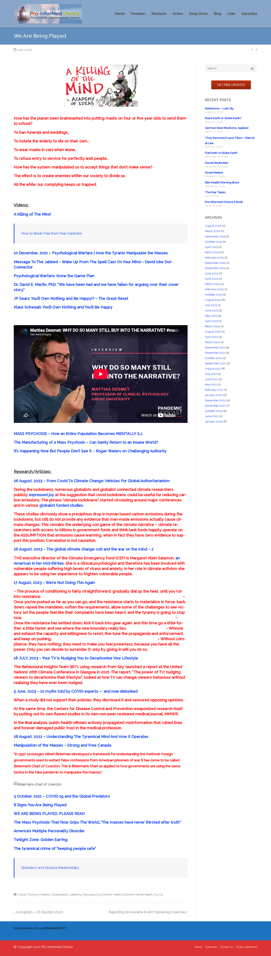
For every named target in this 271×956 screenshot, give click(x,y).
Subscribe (249, 14)
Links (231, 14)
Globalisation (60, 894)
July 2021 (211, 374)
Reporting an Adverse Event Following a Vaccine (147, 912)
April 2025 (211, 247)
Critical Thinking (28, 894)
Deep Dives (198, 14)
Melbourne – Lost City (219, 108)
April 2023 (211, 321)
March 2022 (212, 342)
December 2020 (215, 400)
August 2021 (213, 368)
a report (150, 666)
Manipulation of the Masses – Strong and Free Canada (62, 745)
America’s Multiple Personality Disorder (49, 831)
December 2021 (215, 347)
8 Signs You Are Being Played (40, 805)
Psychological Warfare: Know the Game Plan (54, 276)
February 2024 (214, 289)
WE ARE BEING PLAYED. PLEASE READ (49, 813)
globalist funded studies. (61, 505)
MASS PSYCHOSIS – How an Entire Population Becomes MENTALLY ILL (78, 433)
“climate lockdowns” (80, 500)
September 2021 (215, 363)
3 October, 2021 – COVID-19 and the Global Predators (62, 796)
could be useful (141, 494)
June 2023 (211, 310)
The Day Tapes (215, 192)
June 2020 (211, 416)
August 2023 (213, 299)
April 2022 (211, 336)
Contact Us (226, 946)
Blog (217, 14)
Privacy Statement (246, 946)
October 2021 (213, 358)
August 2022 (213, 331)
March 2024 (212, 284)
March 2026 (212, 231)
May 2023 (211, 315)
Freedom (138, 14)
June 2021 (211, 379)
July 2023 (211, 305)
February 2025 (214, 257)
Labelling (76, 894)
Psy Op (158, 894)
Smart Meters (214, 172)
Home (120, 14)
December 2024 (215, 262)
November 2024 (215, 268)
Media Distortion (124, 894)
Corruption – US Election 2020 (39, 912)
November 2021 (215, 352)
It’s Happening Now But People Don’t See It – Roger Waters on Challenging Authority (90, 451)
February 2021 (214, 389)
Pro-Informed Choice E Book (224, 202)
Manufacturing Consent (97, 894)
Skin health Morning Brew (222, 182)
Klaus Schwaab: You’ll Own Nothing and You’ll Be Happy (63, 307)
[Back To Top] (260, 946)
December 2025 (215, 236)
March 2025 (212, 252)
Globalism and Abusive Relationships (50, 868)
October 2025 (213, 241)
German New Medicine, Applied (226, 127)
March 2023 (212, 326)
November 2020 (215, 405)
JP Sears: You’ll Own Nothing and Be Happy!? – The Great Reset (71, 298)
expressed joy (41, 494)
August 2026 (213, 225)
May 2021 (211, 384)
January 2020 (214, 421)
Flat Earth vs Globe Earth (221, 152)
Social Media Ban (216, 162)
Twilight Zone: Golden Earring (41, 839)
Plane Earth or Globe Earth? (223, 118)
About (198, 946)
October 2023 (213, 294)
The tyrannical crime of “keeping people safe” (55, 848)
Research (159, 14)
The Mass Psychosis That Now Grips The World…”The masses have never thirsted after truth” (97, 822)
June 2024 (211, 273)
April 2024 (211, 278)
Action (178, 14)
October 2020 (214, 411)
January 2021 (213, 395)
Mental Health (144, 894)
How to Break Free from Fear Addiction (51, 233)
